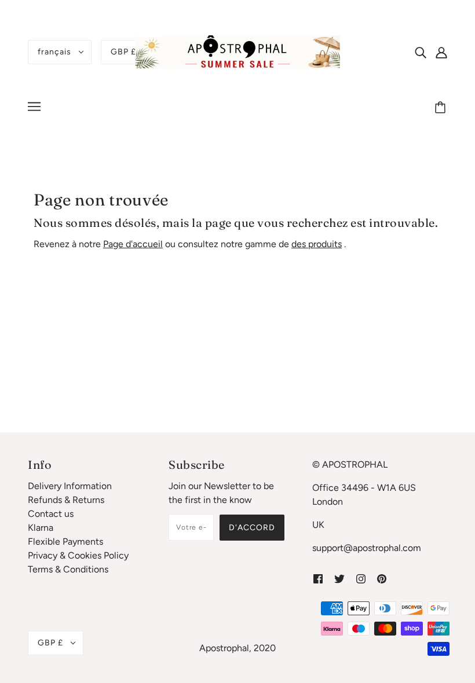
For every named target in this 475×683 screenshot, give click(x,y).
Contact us (51, 513)
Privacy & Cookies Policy (78, 555)
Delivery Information (70, 485)
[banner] (237, 51)
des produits (316, 243)
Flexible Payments (65, 541)
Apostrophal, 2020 (237, 647)
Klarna (40, 527)
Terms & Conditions (68, 569)
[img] (420, 52)
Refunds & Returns (66, 499)
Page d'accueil (133, 243)
